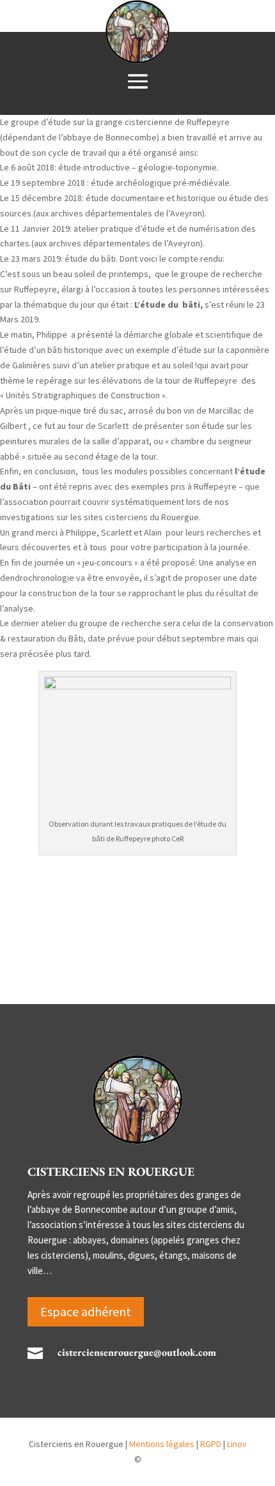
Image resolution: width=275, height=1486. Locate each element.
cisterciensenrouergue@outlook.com (137, 1352)
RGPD (211, 1444)
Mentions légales (162, 1444)
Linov (237, 1444)
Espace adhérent (85, 1311)
